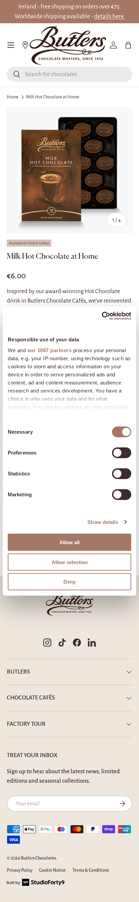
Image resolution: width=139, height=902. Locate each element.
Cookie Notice (52, 870)
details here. (109, 16)
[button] (128, 45)
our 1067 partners (49, 350)
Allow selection (70, 562)
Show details (102, 522)
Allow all (69, 542)
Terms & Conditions (91, 870)
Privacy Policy (19, 870)
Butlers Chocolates (38, 858)
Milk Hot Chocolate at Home (52, 97)
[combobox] (69, 74)
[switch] (121, 452)
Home (13, 97)
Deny (69, 582)
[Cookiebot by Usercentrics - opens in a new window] (101, 315)
